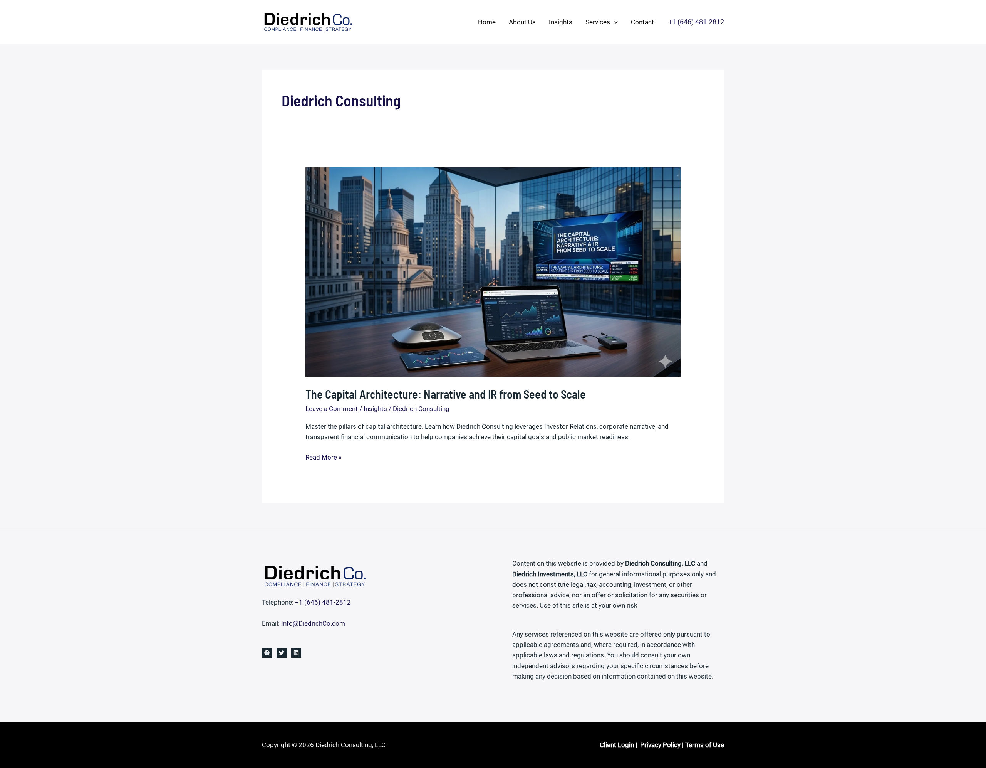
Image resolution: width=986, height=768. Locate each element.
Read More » (323, 458)
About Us (522, 22)
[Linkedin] (296, 653)
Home (487, 22)
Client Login (617, 745)
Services (597, 22)
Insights (560, 22)
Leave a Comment (331, 409)
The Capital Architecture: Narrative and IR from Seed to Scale (445, 394)
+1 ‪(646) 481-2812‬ (323, 602)
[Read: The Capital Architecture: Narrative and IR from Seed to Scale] (492, 271)
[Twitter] (282, 653)
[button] (614, 22)
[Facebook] (267, 653)
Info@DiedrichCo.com (313, 623)
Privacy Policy (660, 745)
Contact (642, 22)
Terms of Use (704, 745)
